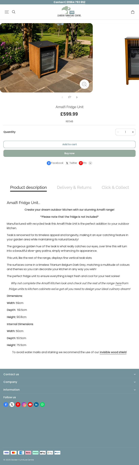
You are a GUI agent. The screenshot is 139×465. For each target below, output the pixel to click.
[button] (6, 12)
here (118, 283)
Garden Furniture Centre (22, 459)
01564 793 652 (76, 2)
